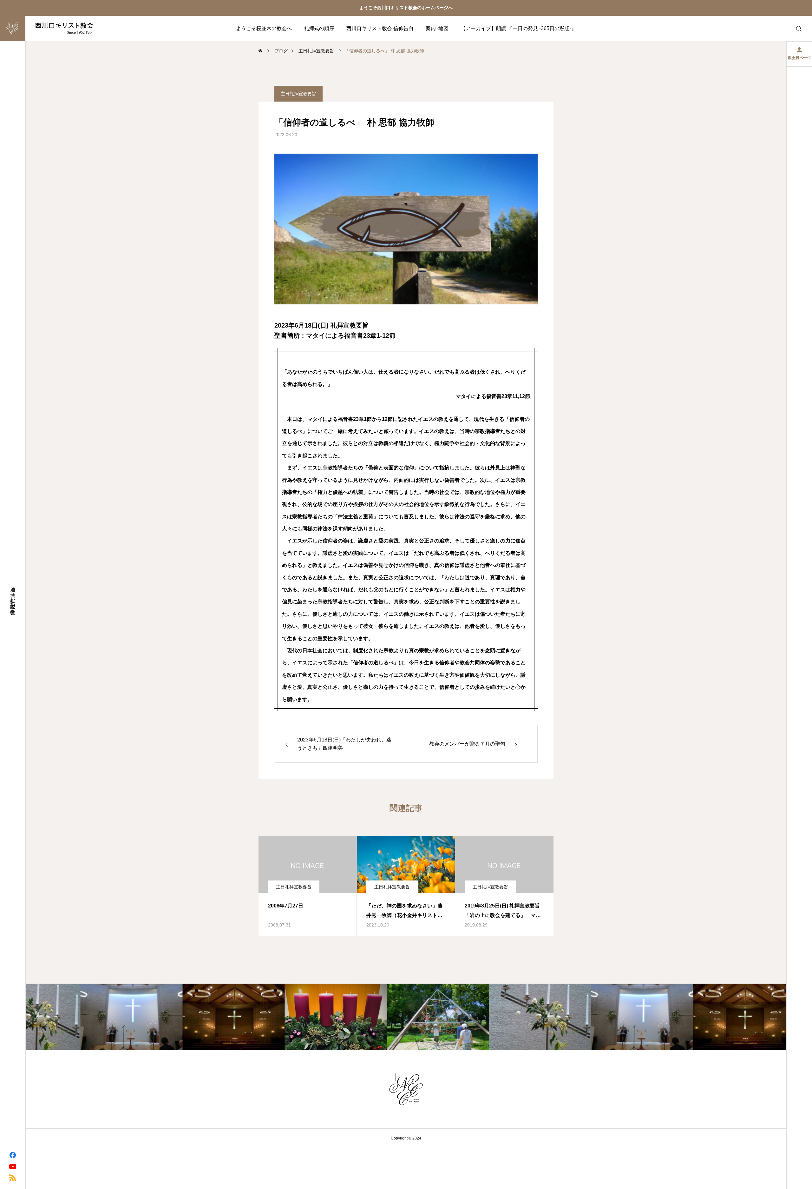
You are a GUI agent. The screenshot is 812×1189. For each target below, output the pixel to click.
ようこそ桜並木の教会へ (264, 28)
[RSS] (12, 1177)
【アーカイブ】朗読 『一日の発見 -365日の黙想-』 (518, 28)
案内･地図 (437, 28)
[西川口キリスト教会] (51, 28)
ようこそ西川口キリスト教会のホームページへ (406, 7)
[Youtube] (12, 1166)
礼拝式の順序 (319, 28)
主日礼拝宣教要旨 (298, 93)
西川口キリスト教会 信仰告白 (380, 28)
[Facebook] (12, 1154)
